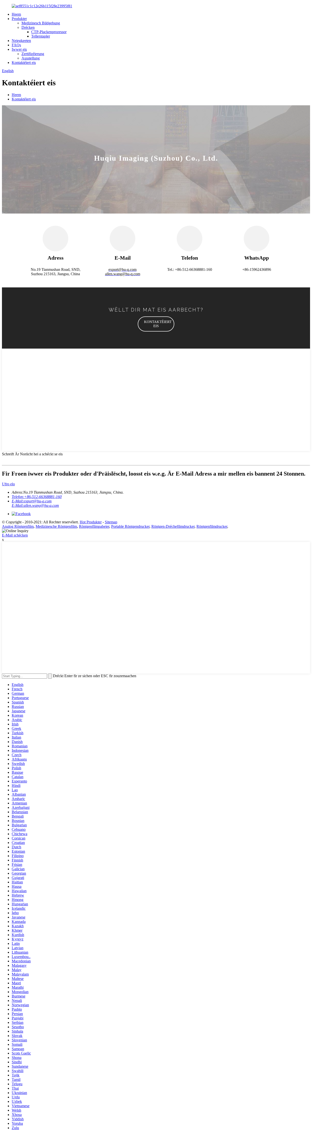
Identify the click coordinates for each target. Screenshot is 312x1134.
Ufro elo (8, 484)
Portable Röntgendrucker (130, 526)
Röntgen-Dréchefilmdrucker (173, 526)
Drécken (28, 27)
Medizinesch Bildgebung (40, 23)
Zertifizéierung (32, 54)
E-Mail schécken (15, 535)
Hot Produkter (91, 522)
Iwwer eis (19, 49)
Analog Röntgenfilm (18, 526)
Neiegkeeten (21, 41)
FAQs (16, 45)
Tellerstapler (40, 36)
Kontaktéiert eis (24, 62)
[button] (156, 324)
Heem (16, 14)
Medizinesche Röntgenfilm (56, 526)
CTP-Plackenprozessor (49, 32)
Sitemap (111, 522)
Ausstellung (30, 58)
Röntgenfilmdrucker (211, 526)
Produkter (19, 19)
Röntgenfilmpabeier (94, 526)
